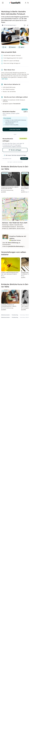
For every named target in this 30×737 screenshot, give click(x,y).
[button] (15, 208)
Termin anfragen (16, 150)
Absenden (24, 158)
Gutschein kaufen (15, 129)
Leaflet (25, 220)
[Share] (27, 25)
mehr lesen (5, 79)
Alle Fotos (16, 29)
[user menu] (25, 3)
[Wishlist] (24, 25)
